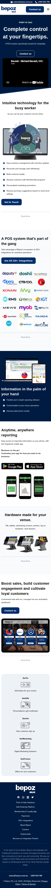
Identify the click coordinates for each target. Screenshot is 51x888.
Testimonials (25, 834)
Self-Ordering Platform (25, 807)
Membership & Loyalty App (26, 811)
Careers (25, 829)
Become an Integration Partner (25, 838)
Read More (25, 216)
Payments (25, 816)
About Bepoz (25, 825)
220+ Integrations (25, 820)
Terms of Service (29, 884)
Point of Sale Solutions (25, 802)
